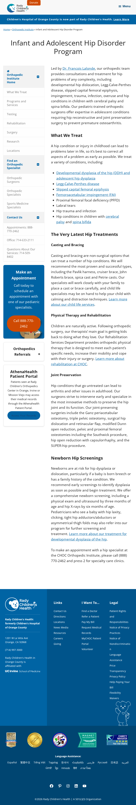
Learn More (121, 19)
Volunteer (87, 649)
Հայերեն (78, 762)
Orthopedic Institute (23, 29)
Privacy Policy (117, 676)
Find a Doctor (89, 611)
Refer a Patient (90, 616)
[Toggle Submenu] (38, 77)
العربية (125, 762)
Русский (102, 762)
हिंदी (75, 768)
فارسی (90, 762)
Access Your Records (23, 415)
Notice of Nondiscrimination (120, 644)
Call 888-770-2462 (23, 323)
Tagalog (53, 762)
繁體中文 (25, 762)
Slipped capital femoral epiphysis (82, 189)
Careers (58, 638)
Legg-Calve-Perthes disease (77, 184)
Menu (127, 6)
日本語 (114, 762)
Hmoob (65, 768)
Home (6, 29)
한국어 (65, 762)
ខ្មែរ (56, 768)
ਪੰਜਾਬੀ (49, 768)
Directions (60, 616)
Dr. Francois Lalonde (79, 68)
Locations (59, 622)
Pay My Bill (88, 622)
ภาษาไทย (85, 768)
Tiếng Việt (39, 762)
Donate (34, 2)
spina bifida (82, 222)
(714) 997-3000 (13, 650)
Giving (57, 644)
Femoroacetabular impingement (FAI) (86, 194)
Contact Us (60, 611)
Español (12, 762)
